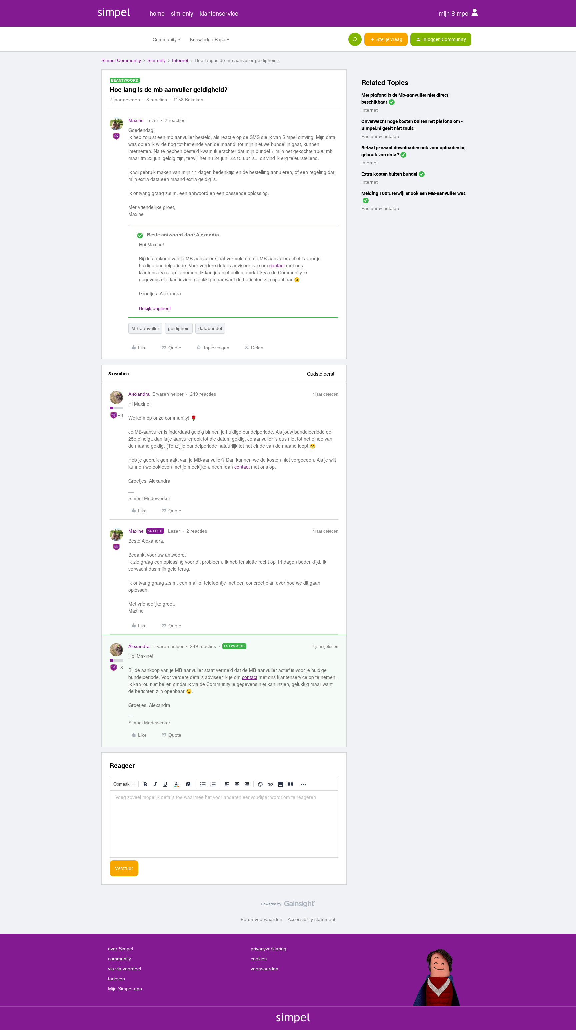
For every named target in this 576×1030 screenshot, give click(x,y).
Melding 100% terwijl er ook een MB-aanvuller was (413, 193)
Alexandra (139, 394)
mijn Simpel (455, 13)
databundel (210, 328)
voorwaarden (264, 968)
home (157, 13)
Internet (180, 60)
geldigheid (179, 328)
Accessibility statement (311, 919)
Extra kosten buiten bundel (389, 174)
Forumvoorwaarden (261, 919)
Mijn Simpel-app (125, 988)
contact (277, 265)
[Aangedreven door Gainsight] (288, 906)
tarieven (116, 978)
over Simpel (120, 948)
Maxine (136, 120)
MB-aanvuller (145, 328)
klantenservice (219, 13)
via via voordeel (124, 968)
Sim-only (156, 60)
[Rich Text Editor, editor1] (224, 824)
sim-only (182, 13)
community (119, 958)
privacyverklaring (268, 948)
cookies (259, 958)
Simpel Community (121, 60)
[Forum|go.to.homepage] (123, 39)
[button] (386, 39)
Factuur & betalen (380, 136)
